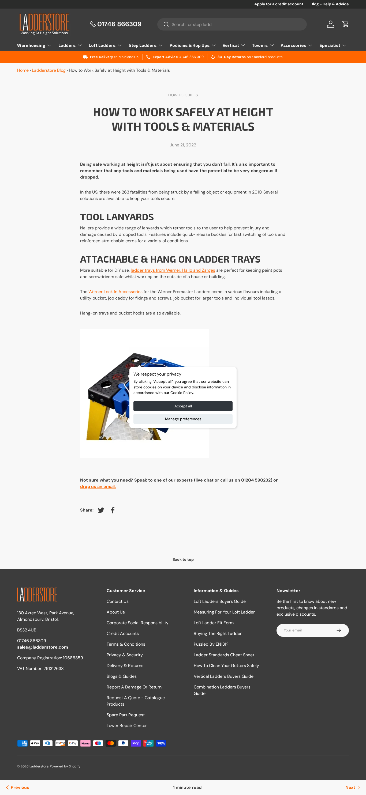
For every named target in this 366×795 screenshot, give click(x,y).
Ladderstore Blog (49, 70)
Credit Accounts (123, 633)
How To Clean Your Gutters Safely (226, 665)
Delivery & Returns (125, 665)
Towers (260, 45)
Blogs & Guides (122, 676)
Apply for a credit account (278, 4)
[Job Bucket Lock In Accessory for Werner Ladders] (144, 328)
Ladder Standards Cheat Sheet (224, 655)
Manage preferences (183, 419)
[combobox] (232, 24)
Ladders (67, 45)
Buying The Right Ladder (218, 633)
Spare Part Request (126, 715)
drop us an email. (98, 486)
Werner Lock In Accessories (115, 291)
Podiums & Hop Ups (190, 45)
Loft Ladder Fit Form (214, 623)
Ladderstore (38, 766)
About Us (116, 612)
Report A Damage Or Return (134, 687)
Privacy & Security (125, 655)
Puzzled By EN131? (211, 644)
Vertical (231, 45)
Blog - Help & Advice (330, 4)
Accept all (183, 406)
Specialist (329, 45)
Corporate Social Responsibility (138, 623)
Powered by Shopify (65, 766)
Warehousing (31, 45)
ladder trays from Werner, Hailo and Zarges (173, 270)
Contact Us (118, 601)
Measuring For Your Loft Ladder (224, 612)
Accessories (293, 45)
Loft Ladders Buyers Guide (220, 601)
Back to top (183, 559)
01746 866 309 (191, 57)
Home (23, 70)
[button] (346, 24)
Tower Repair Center (127, 725)
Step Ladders (142, 45)
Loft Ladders (102, 45)
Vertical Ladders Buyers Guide (223, 676)
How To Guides (183, 95)
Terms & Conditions (126, 644)
